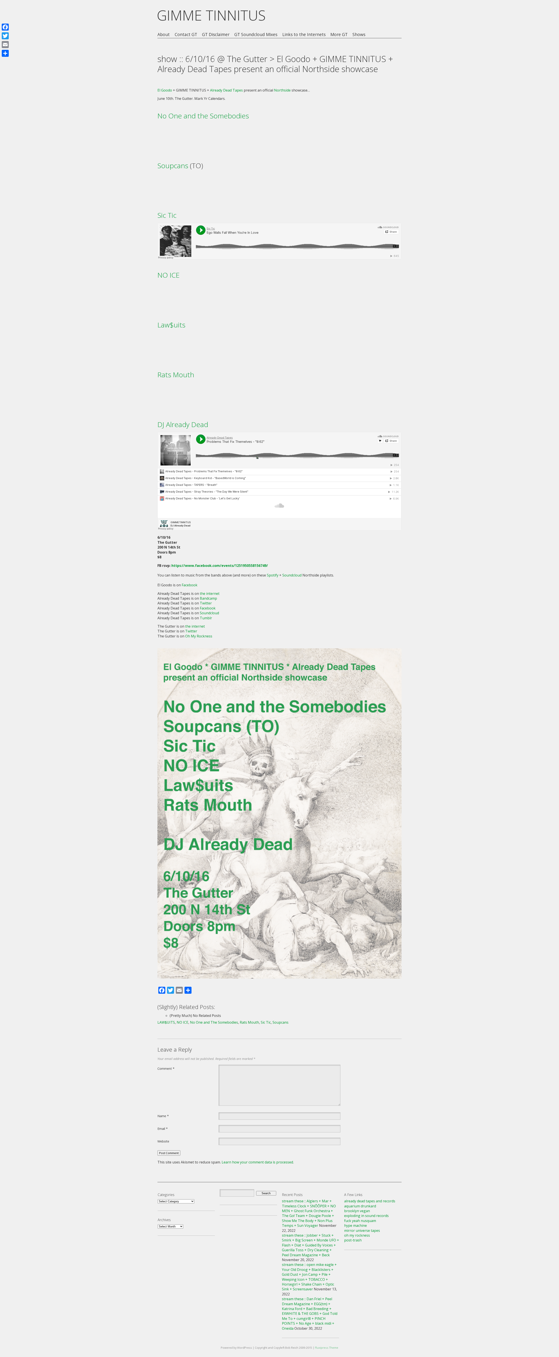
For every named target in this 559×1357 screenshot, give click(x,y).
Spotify (272, 575)
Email (162, 1128)
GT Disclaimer (215, 34)
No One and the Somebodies (203, 115)
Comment (165, 1068)
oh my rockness (357, 1235)
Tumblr (206, 618)
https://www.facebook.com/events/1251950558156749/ (219, 565)
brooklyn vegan (357, 1210)
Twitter (206, 603)
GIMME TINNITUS (211, 15)
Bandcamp (208, 598)
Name (163, 1116)
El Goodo (164, 90)
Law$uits (171, 324)
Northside (282, 90)
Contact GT (186, 34)
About (163, 34)
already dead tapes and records (369, 1201)
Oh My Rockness (198, 636)
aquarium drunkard (360, 1206)
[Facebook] (5, 27)
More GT (339, 34)
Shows (358, 34)
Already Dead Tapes (226, 90)
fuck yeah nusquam (360, 1220)
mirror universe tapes (362, 1230)
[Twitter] (5, 35)
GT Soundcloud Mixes (255, 34)
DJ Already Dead (182, 424)
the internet (209, 593)
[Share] (5, 53)
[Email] (5, 44)
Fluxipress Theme (326, 1348)
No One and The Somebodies (214, 1022)
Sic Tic (166, 215)
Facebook (189, 585)
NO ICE (168, 275)
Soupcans (172, 165)
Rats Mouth (175, 374)
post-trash (353, 1240)
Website (163, 1141)
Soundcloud (292, 575)
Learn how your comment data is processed (257, 1162)
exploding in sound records (366, 1215)
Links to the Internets (304, 34)
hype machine (355, 1225)
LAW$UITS (166, 1022)
